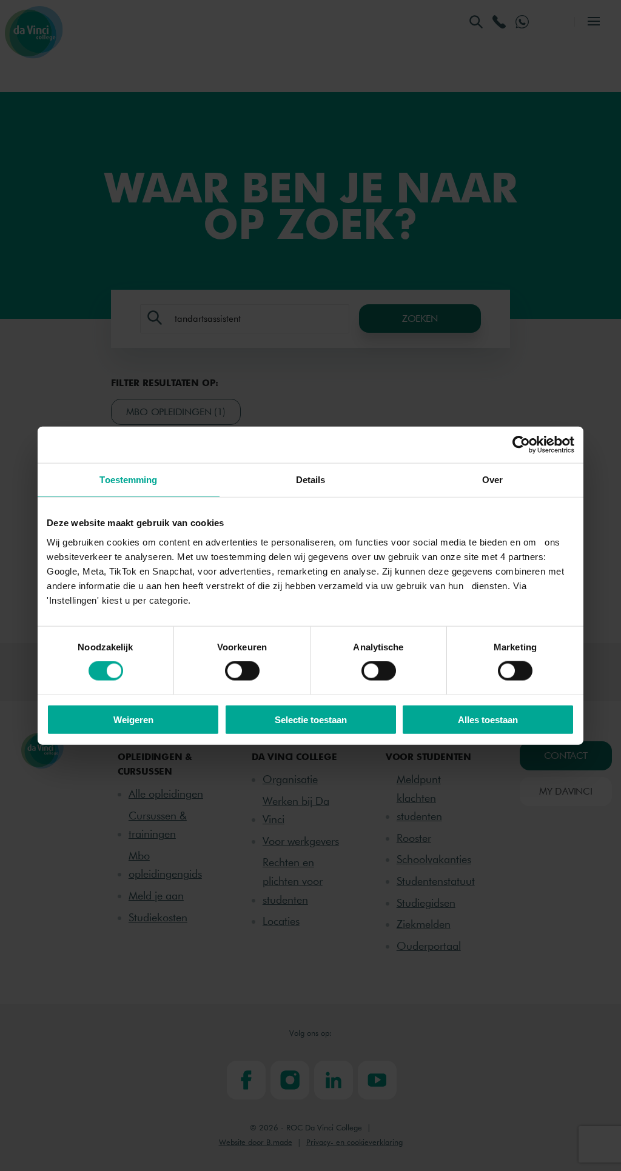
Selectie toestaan (311, 719)
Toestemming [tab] (128, 480)
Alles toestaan (488, 719)
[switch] (242, 671)
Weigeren (133, 719)
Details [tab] (311, 480)
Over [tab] (492, 480)
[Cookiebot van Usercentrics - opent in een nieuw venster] (521, 445)
